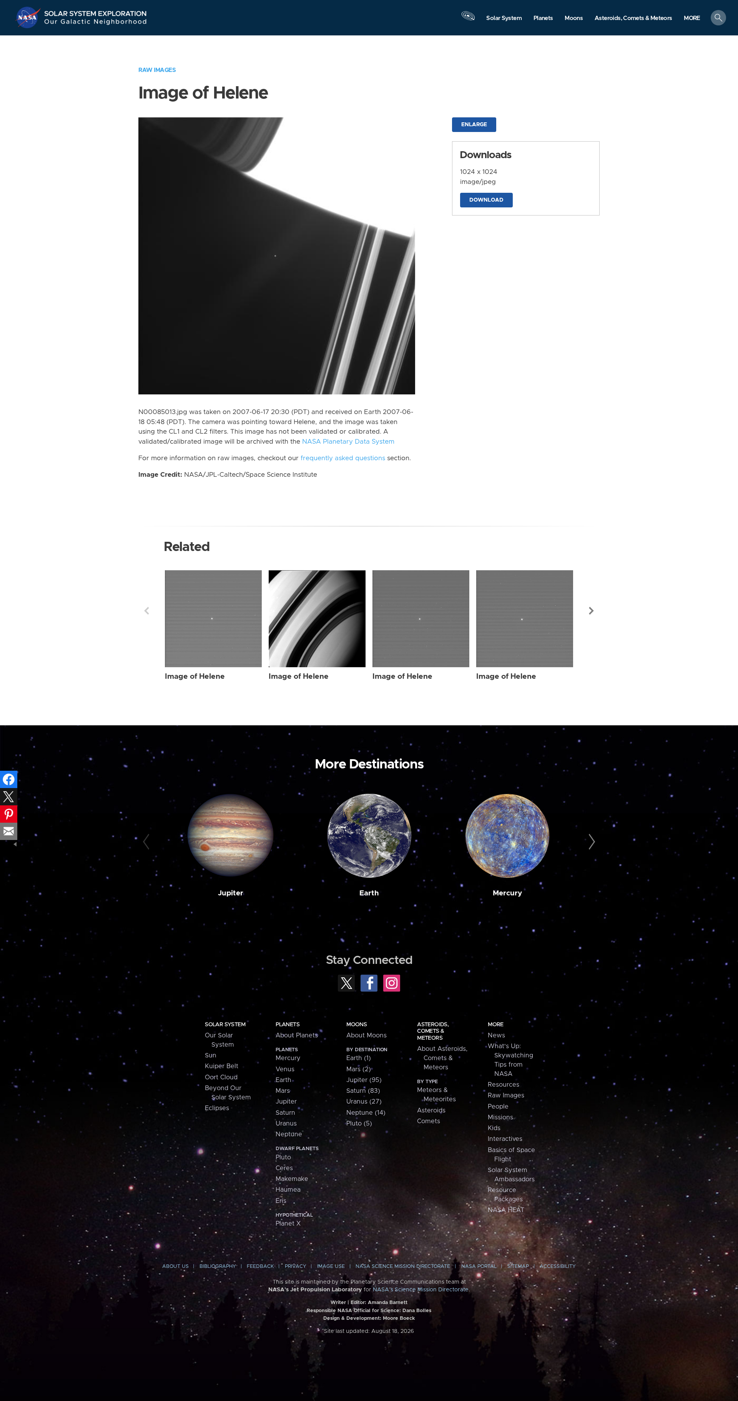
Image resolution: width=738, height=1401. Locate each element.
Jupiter (230, 893)
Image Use (331, 1266)
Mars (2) (358, 1069)
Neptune (289, 1134)
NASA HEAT (506, 1210)
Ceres (284, 1168)
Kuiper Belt (221, 1066)
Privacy (295, 1266)
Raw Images (157, 70)
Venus (285, 1069)
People (498, 1107)
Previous (146, 610)
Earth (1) (358, 1058)
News (496, 1035)
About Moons (366, 1035)
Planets (287, 1024)
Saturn (285, 1113)
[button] (692, 18)
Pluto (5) (359, 1123)
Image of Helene (195, 676)
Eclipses (217, 1108)
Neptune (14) (366, 1113)
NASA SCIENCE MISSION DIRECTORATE (403, 1266)
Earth (369, 893)
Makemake (292, 1179)
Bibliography (217, 1266)
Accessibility (558, 1266)
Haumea (288, 1190)
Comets (428, 1121)
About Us (175, 1266)
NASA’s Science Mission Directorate (421, 1289)
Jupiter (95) (364, 1080)
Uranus (286, 1123)
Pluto (283, 1157)
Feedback (260, 1266)
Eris (281, 1201)
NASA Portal (479, 1266)
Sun (210, 1055)
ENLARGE (474, 124)
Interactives (505, 1139)
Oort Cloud (221, 1077)
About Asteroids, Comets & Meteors (442, 1058)
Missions (500, 1117)
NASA (29, 17)
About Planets (297, 1035)
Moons (356, 1024)
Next (591, 610)
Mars (283, 1091)
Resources (503, 1085)
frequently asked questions (343, 458)
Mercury (507, 893)
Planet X (288, 1224)
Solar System (225, 1024)
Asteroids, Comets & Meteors (433, 1031)
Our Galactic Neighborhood (96, 23)
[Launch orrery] (468, 19)
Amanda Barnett (387, 1302)
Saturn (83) (363, 1091)
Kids (494, 1128)
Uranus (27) (364, 1102)
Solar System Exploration (96, 11)
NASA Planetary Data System (348, 441)
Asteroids (431, 1110)
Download (486, 200)
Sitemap (518, 1266)
